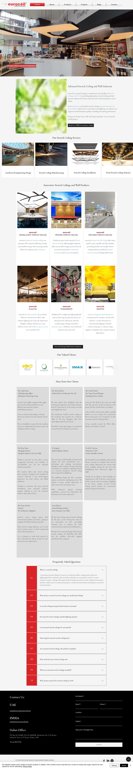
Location (78, 712)
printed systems (106, 106)
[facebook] (103, 760)
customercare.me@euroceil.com (20, 711)
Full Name (79, 696)
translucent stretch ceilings (34, 240)
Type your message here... (84, 729)
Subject (78, 721)
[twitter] (108, 760)
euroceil (22, 240)
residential (58, 252)
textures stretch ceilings (99, 240)
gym (40, 324)
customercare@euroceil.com (19, 722)
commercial (74, 249)
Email (77, 704)
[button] (66, 41)
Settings (114, 765)
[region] (18, 160)
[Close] (130, 765)
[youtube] (112, 760)
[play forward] (114, 367)
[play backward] (19, 367)
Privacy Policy (27, 766)
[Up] (128, 759)
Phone (102, 704)
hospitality (68, 252)
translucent (76, 106)
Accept (124, 765)
